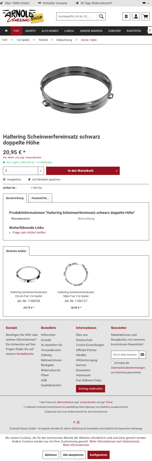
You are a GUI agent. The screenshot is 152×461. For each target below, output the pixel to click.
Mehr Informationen (76, 445)
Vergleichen (13, 179)
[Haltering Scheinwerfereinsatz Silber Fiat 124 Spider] (76, 274)
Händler (81, 355)
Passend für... (40, 198)
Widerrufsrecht (50, 370)
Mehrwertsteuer (51, 360)
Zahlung (46, 355)
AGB (44, 380)
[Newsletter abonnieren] (142, 355)
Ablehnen (51, 454)
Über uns (82, 335)
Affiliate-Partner (86, 350)
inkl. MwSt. (8, 157)
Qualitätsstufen (51, 385)
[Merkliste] (126, 16)
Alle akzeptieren (73, 454)
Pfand (44, 375)
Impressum (83, 375)
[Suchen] (101, 16)
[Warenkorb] (146, 16)
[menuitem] (81, 16)
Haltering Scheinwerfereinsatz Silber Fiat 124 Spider (76, 294)
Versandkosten (51, 350)
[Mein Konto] (136, 16)
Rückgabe (47, 365)
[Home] (6, 30)
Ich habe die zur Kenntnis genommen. (128, 367)
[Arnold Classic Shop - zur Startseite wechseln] (23, 16)
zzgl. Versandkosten (30, 157)
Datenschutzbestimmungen (128, 367)
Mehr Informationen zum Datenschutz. (115, 441)
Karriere (81, 365)
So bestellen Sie (51, 345)
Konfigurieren (98, 454)
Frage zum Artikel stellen (29, 232)
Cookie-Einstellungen (90, 345)
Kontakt (46, 340)
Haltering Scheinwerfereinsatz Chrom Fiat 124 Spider (28, 294)
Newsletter (83, 370)
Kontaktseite (25, 354)
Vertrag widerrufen (90, 388)
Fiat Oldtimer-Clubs (88, 380)
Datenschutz (84, 340)
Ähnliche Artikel (16, 251)
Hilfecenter (48, 335)
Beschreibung (15, 198)
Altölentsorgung (86, 360)
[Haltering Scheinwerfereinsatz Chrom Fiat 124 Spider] (28, 274)
